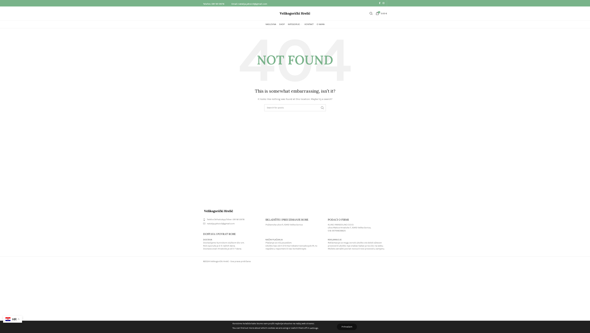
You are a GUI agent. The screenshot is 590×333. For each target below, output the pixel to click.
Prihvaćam (347, 326)
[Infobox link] (213, 3)
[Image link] (218, 211)
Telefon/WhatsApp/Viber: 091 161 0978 (225, 219)
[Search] (371, 13)
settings (314, 328)
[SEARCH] (322, 107)
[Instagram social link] (383, 3)
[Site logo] (295, 13)
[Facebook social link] (380, 3)
